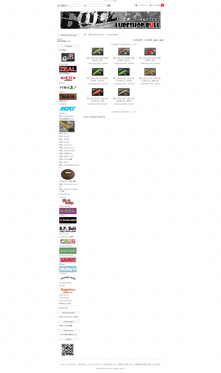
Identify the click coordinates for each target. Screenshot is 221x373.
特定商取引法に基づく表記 (143, 364)
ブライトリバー (64, 295)
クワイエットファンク (66, 255)
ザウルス (62, 264)
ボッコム (62, 285)
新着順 (161, 40)
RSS (154, 364)
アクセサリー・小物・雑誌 (67, 181)
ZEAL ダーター (64, 139)
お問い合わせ (82, 364)
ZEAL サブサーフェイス (96, 34)
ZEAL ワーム (63, 162)
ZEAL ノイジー (64, 142)
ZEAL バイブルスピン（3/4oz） (69, 317)
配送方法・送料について (125, 364)
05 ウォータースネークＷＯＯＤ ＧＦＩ (123, 59)
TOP (84, 34)
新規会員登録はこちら (64, 41)
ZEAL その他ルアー (65, 153)
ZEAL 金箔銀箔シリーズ (66, 119)
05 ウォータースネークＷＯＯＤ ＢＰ (97, 59)
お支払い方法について (110, 364)
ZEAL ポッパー (64, 136)
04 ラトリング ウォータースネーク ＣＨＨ (123, 79)
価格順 (155, 40)
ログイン (60, 39)
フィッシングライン (65, 300)
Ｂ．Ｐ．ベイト (64, 234)
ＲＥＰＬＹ (63, 113)
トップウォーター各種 (66, 236)
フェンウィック (64, 297)
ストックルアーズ (64, 224)
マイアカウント (142, 5)
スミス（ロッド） (64, 194)
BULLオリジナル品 (65, 303)
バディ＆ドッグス (64, 206)
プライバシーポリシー (94, 364)
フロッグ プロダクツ (65, 246)
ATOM (158, 364)
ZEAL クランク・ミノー (67, 147)
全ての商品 (62, 50)
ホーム (63, 364)
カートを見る (157, 5)
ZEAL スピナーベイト (66, 156)
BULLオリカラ (63, 308)
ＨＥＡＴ (62, 82)
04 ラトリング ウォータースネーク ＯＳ (97, 99)
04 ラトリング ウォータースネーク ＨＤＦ (123, 99)
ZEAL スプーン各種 (65, 159)
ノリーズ (62, 197)
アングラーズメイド (65, 282)
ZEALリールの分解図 (65, 325)
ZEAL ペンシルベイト (66, 116)
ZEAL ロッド (63, 133)
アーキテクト (63, 104)
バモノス (62, 92)
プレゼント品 (63, 64)
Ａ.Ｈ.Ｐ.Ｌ (62, 215)
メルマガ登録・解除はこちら (68, 334)
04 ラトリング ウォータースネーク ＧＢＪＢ (150, 79)
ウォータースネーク (112, 34)
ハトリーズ (62, 273)
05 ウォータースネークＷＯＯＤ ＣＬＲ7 (97, 79)
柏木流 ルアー (63, 101)
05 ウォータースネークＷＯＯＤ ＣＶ (150, 59)
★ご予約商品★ (64, 73)
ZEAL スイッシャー (65, 145)
